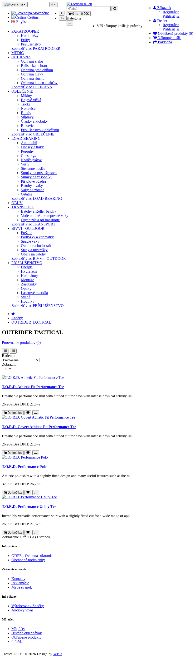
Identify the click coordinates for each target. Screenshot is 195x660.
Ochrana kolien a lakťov (39, 83)
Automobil (29, 143)
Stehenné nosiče (33, 168)
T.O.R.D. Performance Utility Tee (29, 507)
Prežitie (26, 233)
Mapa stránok (21, 587)
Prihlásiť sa (171, 16)
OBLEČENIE (22, 91)
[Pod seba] (5, 351)
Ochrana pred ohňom (37, 70)
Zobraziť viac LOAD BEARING (36, 198)
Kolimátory (29, 276)
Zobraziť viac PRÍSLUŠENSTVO (37, 306)
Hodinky (27, 301)
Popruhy (27, 151)
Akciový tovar (22, 610)
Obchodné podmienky (28, 560)
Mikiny (26, 96)
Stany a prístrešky (34, 250)
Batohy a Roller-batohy (38, 211)
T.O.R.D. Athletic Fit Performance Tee (33, 387)
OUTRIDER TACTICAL (31, 322)
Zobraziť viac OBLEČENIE (32, 134)
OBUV (17, 203)
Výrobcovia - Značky (27, 606)
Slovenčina (40, 13)
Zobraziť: (9, 364)
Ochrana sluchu (32, 78)
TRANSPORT (22, 207)
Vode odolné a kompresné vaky (44, 216)
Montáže (27, 280)
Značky (17, 318)
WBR (57, 654)
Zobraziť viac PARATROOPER (35, 48)
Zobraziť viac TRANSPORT (33, 224)
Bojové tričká (31, 100)
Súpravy (27, 117)
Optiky (26, 288)
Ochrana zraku (32, 61)
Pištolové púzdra (33, 181)
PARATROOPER (25, 31)
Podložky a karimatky (37, 237)
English (21, 22)
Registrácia (171, 12)
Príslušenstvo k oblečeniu (40, 130)
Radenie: (8, 356)
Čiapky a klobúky (34, 121)
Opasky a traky (32, 147)
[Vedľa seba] (13, 351)
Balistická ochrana (35, 66)
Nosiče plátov (31, 160)
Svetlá (25, 297)
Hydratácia (29, 271)
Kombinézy (30, 36)
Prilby (25, 40)
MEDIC (17, 53)
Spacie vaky (30, 241)
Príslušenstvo (31, 44)
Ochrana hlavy (32, 74)
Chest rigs (28, 156)
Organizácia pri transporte (40, 220)
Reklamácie (20, 583)
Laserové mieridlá (34, 293)
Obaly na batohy (33, 254)
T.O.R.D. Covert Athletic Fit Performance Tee (39, 427)
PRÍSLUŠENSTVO (26, 263)
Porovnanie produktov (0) (21, 342)
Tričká (25, 104)
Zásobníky (29, 284)
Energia (27, 267)
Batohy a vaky (32, 186)
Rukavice (28, 126)
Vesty (25, 164)
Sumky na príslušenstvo (39, 173)
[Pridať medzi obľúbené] (27, 412)
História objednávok (26, 633)
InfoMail (17, 642)
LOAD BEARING (26, 138)
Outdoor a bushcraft (36, 246)
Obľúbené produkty (26, 637)
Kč (63, 18)
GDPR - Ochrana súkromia (32, 556)
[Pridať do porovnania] (35, 412)
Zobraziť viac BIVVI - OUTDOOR (38, 258)
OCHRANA (21, 57)
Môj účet (18, 629)
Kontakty (18, 579)
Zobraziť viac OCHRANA (31, 87)
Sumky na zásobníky (36, 177)
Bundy (26, 113)
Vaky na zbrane (32, 190)
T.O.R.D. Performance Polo (24, 467)
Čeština (32, 17)
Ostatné (26, 194)
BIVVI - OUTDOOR (27, 228)
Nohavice (28, 108)
